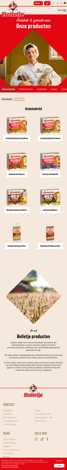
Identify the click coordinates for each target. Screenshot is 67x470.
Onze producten (9, 439)
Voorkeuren (59, 460)
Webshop (37, 3)
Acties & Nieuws (9, 443)
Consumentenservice (11, 450)
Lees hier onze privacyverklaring (9, 467)
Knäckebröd (19, 99)
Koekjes (54, 89)
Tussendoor (42, 89)
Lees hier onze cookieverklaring (9, 465)
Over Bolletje (8, 453)
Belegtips (7, 446)
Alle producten (8, 89)
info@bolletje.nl (11, 421)
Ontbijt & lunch (26, 89)
